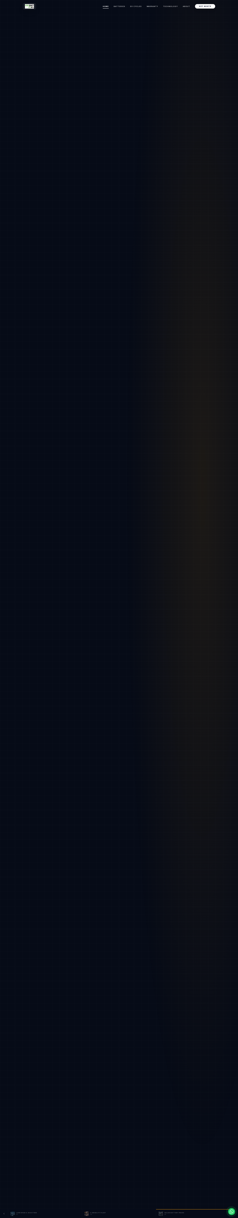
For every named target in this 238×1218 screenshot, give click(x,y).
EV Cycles (136, 6)
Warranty (152, 6)
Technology (170, 6)
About (186, 6)
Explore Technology (86, 643)
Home (106, 6)
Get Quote (205, 6)
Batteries (119, 6)
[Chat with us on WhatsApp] (231, 1211)
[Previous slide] (4, 1213)
